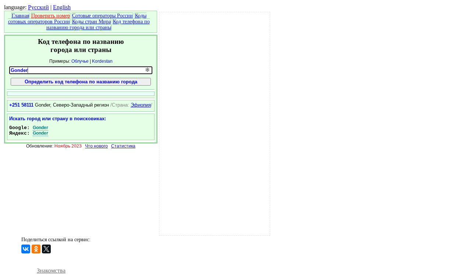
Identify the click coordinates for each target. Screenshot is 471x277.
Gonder (40, 127)
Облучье (80, 61)
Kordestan (102, 61)
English (62, 7)
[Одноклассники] (36, 249)
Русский (38, 7)
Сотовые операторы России (102, 15)
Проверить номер (50, 15)
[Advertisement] (214, 122)
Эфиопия (141, 105)
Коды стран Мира (91, 21)
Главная (20, 15)
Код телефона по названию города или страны (98, 24)
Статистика (123, 146)
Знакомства (51, 270)
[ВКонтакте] (25, 249)
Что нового (96, 146)
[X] (46, 249)
